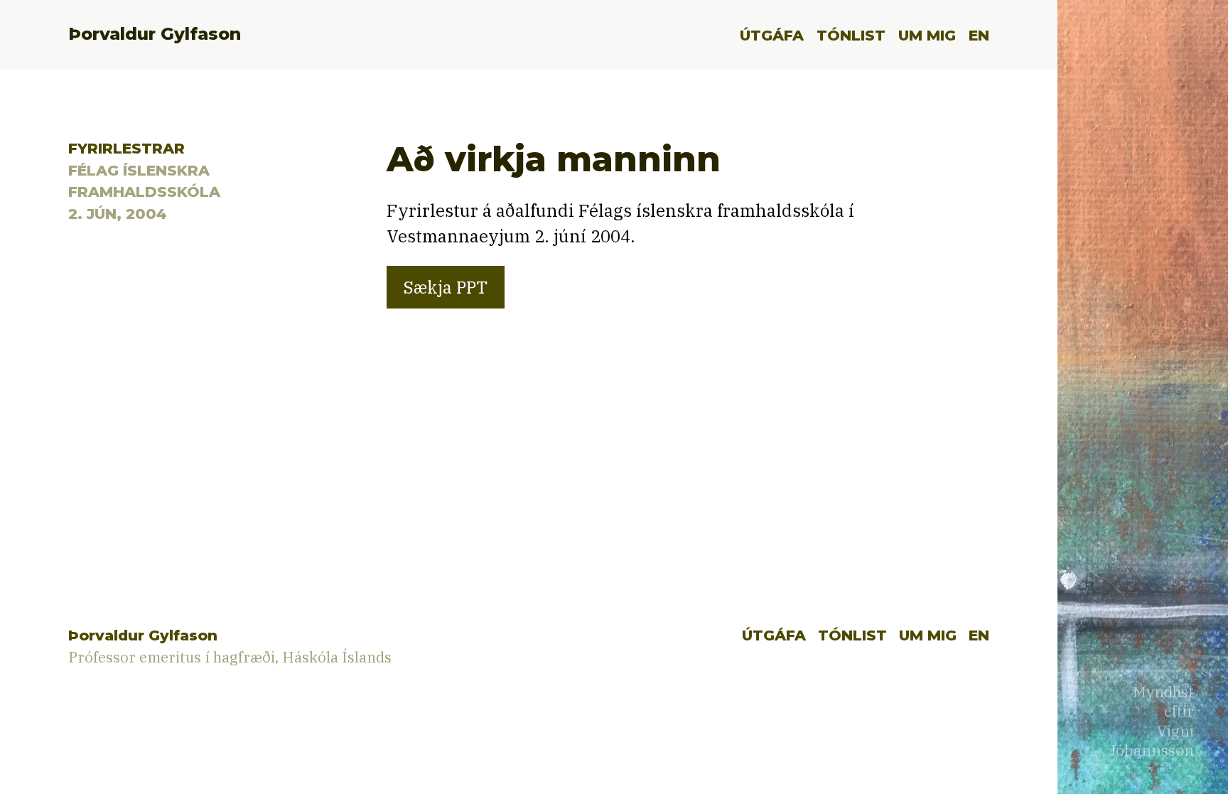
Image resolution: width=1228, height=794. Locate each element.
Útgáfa (772, 35)
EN (979, 35)
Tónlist (851, 35)
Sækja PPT (446, 287)
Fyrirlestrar (126, 148)
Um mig (927, 35)
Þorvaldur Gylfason (154, 33)
